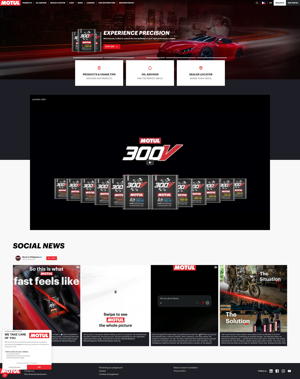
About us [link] (28, 368)
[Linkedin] (271, 371)
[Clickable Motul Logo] (10, 3)
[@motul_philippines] (18, 258)
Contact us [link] (29, 371)
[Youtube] (289, 371)
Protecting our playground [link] (110, 368)
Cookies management (109, 374)
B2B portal (293, 3)
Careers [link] (102, 371)
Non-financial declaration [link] (35, 374)
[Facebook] (277, 371)
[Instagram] (283, 371)
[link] (71, 3)
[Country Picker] (264, 3)
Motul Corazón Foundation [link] (186, 368)
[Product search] (257, 3)
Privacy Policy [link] (180, 371)
